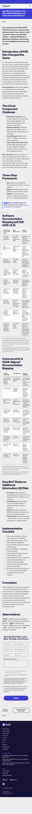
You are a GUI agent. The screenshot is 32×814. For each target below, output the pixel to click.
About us (4, 738)
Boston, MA (5, 773)
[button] (30, 6)
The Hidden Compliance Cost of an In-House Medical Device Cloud (15, 756)
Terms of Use (8, 672)
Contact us (5, 735)
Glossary (4, 744)
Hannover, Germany (7, 775)
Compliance (5, 749)
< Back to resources (5, 710)
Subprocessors (6, 746)
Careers (4, 740)
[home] (6, 6)
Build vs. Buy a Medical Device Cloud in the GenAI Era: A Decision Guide (15, 760)
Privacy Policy (5, 729)
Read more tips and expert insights (21, 710)
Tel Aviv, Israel (5, 771)
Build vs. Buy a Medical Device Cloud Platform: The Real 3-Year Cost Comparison (15, 763)
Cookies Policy (6, 731)
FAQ (3, 742)
